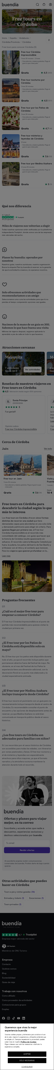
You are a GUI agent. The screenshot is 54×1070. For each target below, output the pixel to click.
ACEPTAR (27, 1054)
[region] (27, 1046)
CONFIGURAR (26, 1067)
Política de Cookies (28, 1042)
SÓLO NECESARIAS (27, 1060)
